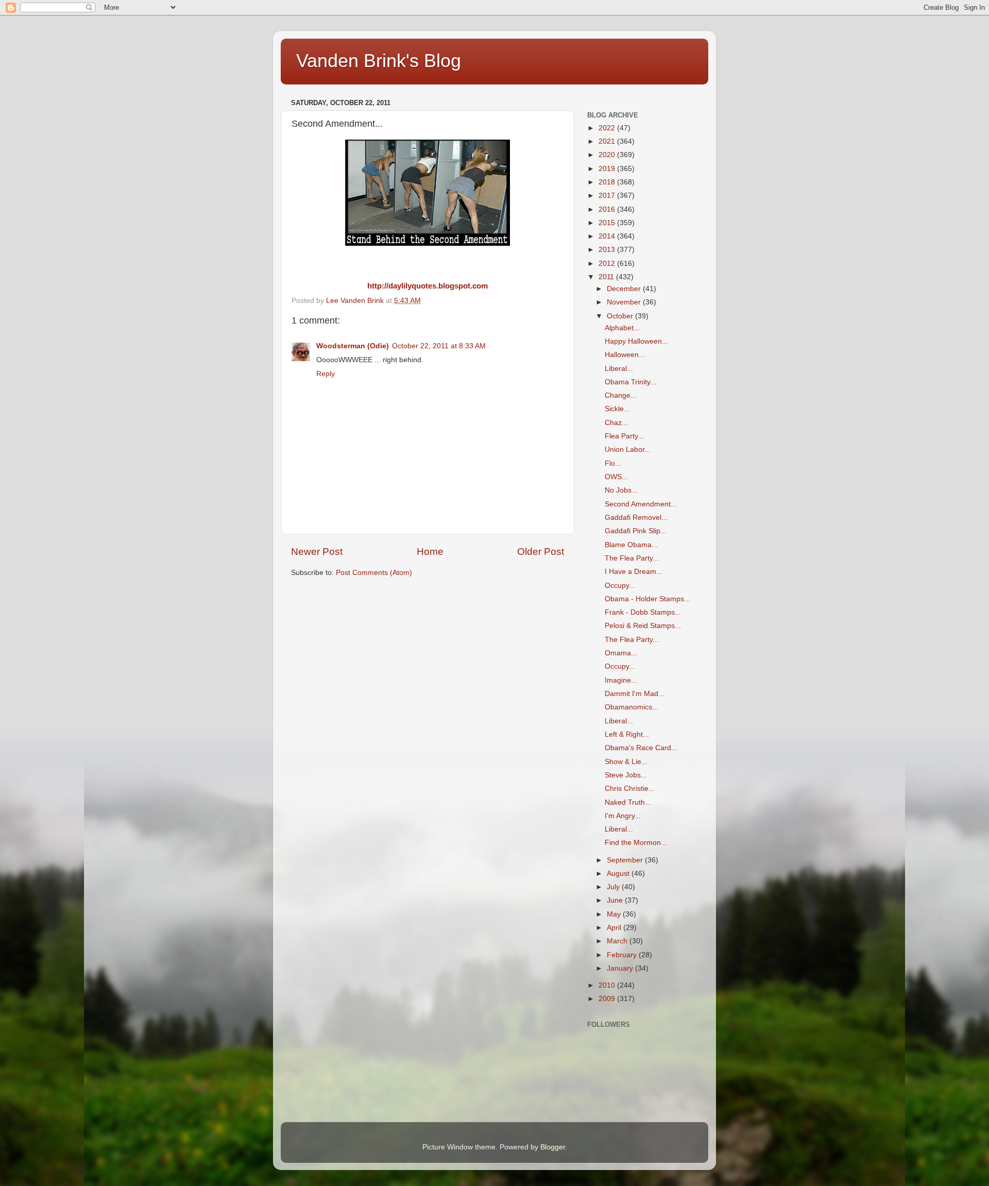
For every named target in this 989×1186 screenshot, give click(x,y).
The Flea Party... (632, 558)
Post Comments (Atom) (374, 573)
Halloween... (625, 355)
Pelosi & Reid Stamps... (643, 626)
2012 (608, 263)
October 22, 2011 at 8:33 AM (439, 346)
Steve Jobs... (626, 775)
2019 (608, 169)
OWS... (616, 477)
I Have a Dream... (633, 571)
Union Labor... (628, 449)
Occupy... (620, 585)
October (621, 316)
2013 (608, 249)
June (616, 900)
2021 (608, 141)
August (619, 873)
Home (430, 551)
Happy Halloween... (636, 341)
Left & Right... (627, 734)
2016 (608, 209)
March (618, 941)
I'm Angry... (623, 816)
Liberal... (619, 368)
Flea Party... (624, 436)
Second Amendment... (641, 504)
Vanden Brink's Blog (378, 60)
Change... (621, 395)
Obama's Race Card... (641, 748)
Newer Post (317, 551)
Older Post (540, 551)
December (625, 289)
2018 (608, 182)
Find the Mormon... (636, 842)
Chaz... (616, 423)
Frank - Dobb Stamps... (643, 612)
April (615, 927)
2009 (608, 999)
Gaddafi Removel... (636, 517)
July (614, 887)
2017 (608, 195)
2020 (608, 155)
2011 (607, 277)
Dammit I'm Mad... (634, 694)
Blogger (552, 1147)
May (615, 914)
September (626, 860)
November (625, 302)
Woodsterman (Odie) (352, 346)
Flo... (613, 463)
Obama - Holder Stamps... (647, 599)
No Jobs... (621, 490)
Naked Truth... (628, 802)
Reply (325, 374)
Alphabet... (622, 328)
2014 (608, 236)
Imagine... (621, 680)
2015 (608, 223)
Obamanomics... (631, 707)
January (621, 968)
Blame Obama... (631, 545)
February (623, 955)
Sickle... (617, 409)
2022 (608, 128)
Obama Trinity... (630, 382)
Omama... (621, 653)
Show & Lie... (626, 762)
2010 (608, 985)
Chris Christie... (630, 788)
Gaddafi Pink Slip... (636, 531)
